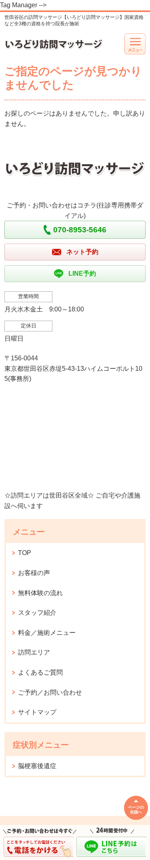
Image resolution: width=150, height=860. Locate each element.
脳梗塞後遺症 (37, 765)
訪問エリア (34, 652)
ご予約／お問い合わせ (50, 692)
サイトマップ (37, 712)
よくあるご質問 (40, 672)
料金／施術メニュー (47, 632)
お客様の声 (34, 572)
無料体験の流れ (40, 593)
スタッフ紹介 (37, 612)
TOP (24, 552)
